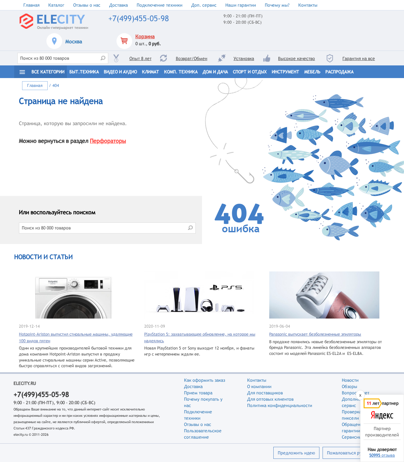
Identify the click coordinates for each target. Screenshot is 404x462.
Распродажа (339, 71)
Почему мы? (277, 5)
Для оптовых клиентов (270, 399)
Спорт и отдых (250, 71)
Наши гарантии (240, 5)
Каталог (56, 5)
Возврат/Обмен (191, 58)
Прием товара (198, 392)
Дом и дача (215, 71)
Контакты (308, 5)
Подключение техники (159, 5)
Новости (350, 380)
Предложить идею (296, 452)
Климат (150, 71)
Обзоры (349, 386)
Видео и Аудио (120, 71)
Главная (31, 5)
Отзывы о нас (86, 5)
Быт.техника (84, 71)
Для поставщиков (265, 392)
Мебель (312, 71)
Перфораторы (108, 140)
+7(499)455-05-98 (138, 18)
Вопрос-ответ (355, 392)
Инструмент (285, 71)
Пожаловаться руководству (354, 452)
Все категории (48, 71)
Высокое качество (296, 58)
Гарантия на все (358, 58)
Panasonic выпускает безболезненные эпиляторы (315, 334)
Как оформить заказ (204, 380)
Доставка (118, 5)
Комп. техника (181, 71)
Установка (244, 58)
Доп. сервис (204, 5)
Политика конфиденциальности (279, 405)
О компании (259, 386)
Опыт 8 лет (140, 58)
